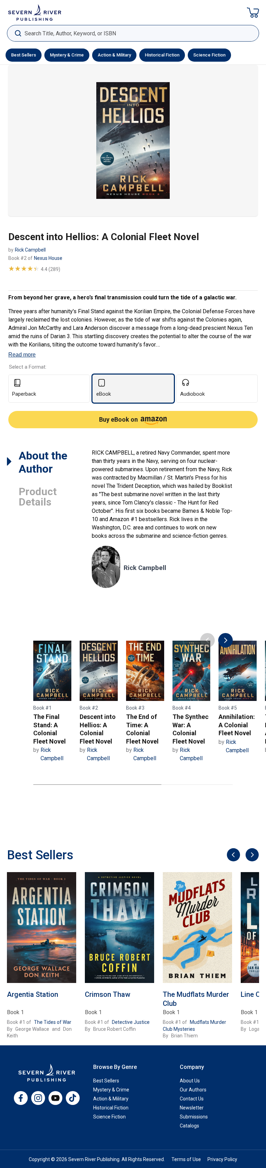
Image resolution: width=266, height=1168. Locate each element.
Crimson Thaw (107, 994)
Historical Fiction (162, 55)
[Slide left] (232, 855)
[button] (253, 12)
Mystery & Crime (67, 55)
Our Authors (193, 1089)
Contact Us (192, 1098)
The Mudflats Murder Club (196, 999)
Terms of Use (186, 1159)
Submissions (194, 1116)
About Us (190, 1080)
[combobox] (133, 33)
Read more (22, 355)
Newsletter (192, 1107)
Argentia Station (32, 994)
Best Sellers (23, 55)
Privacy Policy (222, 1159)
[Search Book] (18, 33)
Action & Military (114, 55)
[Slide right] (251, 855)
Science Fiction (209, 55)
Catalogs (189, 1126)
